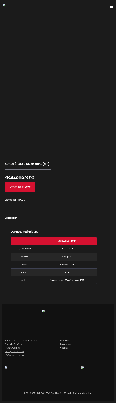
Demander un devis (20, 187)
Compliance (65, 348)
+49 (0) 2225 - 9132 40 (14, 351)
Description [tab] (11, 218)
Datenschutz (65, 344)
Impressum (65, 340)
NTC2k (21, 199)
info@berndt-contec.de (14, 355)
